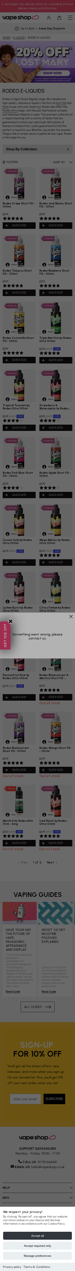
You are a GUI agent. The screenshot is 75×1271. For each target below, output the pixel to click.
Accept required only (37, 1245)
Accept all (37, 1235)
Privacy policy (12, 1267)
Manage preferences (37, 1255)
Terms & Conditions (36, 1267)
